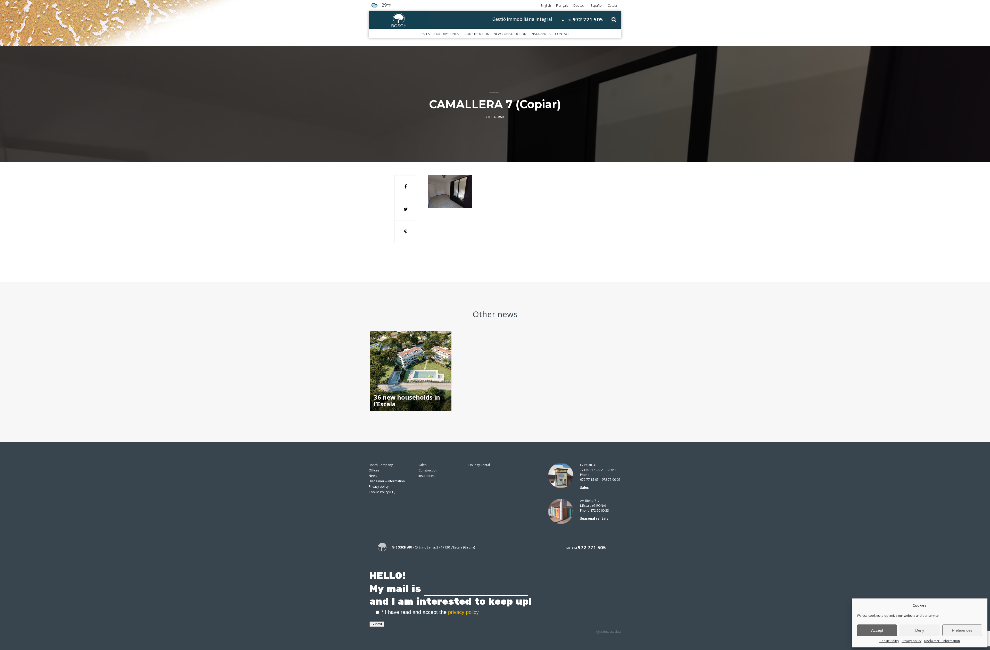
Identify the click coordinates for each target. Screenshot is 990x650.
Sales (425, 33)
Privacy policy (911, 641)
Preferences (962, 630)
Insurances (541, 33)
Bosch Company (381, 465)
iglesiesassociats (608, 631)
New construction (510, 33)
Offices (374, 470)
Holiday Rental (447, 33)
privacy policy (463, 612)
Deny (919, 630)
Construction (477, 33)
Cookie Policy (889, 641)
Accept (877, 630)
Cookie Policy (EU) (382, 492)
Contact (562, 33)
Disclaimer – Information (942, 641)
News (373, 476)
